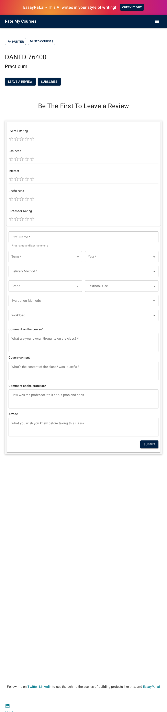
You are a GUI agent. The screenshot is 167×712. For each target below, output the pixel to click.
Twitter (32, 687)
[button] (45, 256)
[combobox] (83, 239)
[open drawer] (157, 21)
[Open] (154, 301)
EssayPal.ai (151, 687)
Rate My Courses (20, 21)
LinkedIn (45, 687)
